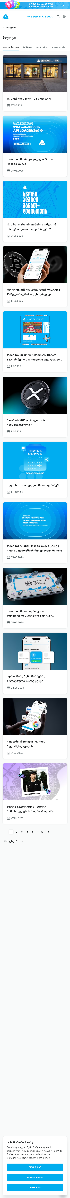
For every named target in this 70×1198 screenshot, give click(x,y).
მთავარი (11, 27)
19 (42, 831)
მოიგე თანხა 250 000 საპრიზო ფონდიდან (41, 5)
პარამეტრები (35, 1177)
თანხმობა (35, 1167)
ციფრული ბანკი (40, 16)
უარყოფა (35, 1187)
